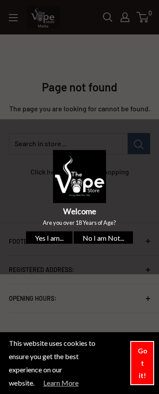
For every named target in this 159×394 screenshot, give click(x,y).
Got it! (142, 363)
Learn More (61, 383)
